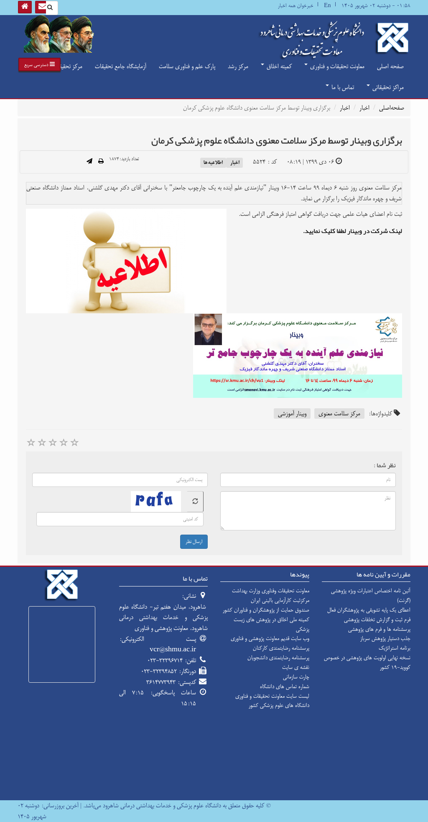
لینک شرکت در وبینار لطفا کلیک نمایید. (352, 231)
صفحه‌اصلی (391, 107)
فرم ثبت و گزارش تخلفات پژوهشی (377, 619)
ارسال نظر (194, 542)
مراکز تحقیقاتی (387, 87)
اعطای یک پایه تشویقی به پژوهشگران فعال (368, 610)
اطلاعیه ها (213, 162)
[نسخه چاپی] (101, 162)
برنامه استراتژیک (394, 648)
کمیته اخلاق (278, 66)
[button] (39, 64)
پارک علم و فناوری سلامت (187, 66)
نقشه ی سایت (295, 667)
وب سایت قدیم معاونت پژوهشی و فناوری (270, 638)
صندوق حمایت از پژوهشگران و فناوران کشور (266, 610)
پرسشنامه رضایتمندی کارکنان (281, 648)
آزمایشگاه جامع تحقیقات (120, 66)
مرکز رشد (238, 66)
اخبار (364, 107)
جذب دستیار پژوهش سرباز (385, 638)
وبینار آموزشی (292, 413)
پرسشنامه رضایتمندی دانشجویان (278, 657)
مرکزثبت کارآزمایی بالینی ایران (280, 600)
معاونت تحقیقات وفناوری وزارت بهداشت (270, 590)
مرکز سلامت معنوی (339, 413)
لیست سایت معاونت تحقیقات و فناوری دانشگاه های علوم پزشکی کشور (272, 700)
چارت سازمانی (296, 676)
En (327, 5)
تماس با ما (342, 87)
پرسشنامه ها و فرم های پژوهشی (379, 629)
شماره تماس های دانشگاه (284, 686)
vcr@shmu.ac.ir (173, 649)
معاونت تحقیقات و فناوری (336, 66)
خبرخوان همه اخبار (295, 5)
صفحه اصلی (390, 66)
